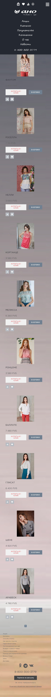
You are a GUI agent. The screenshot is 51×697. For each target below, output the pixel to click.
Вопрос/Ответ (8, 656)
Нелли (10, 195)
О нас (25, 39)
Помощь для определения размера (14, 653)
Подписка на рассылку (25, 677)
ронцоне (11, 368)
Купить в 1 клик (16, 92)
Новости (25, 44)
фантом (11, 80)
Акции (25, 21)
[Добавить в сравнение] (7, 99)
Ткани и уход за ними (10, 651)
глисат (10, 483)
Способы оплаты (8, 638)
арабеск (11, 598)
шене (9, 540)
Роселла (11, 137)
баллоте (11, 425)
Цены (5, 658)
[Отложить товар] (12, 99)
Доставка (6, 661)
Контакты (25, 35)
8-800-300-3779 (25, 50)
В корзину (35, 92)
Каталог (25, 26)
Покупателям (25, 30)
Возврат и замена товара (11, 648)
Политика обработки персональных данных (25, 686)
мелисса (11, 310)
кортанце (12, 253)
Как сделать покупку (10, 641)
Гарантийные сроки (9, 643)
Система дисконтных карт (11, 646)
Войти (33, 4)
